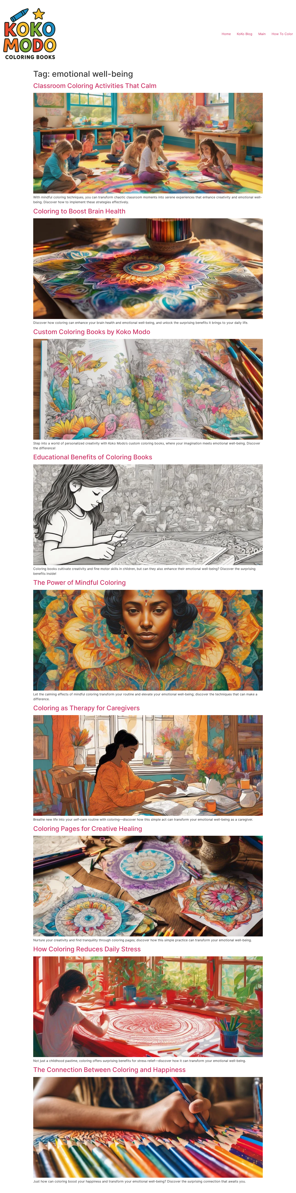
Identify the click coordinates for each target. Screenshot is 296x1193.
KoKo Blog (244, 34)
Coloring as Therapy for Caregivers (86, 708)
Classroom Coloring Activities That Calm (94, 86)
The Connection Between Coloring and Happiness (109, 1070)
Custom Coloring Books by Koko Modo (91, 332)
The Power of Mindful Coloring (79, 582)
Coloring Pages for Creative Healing (87, 829)
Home (226, 34)
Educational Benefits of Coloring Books (92, 457)
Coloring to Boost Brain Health (79, 211)
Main (262, 34)
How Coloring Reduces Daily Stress (87, 949)
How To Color (282, 34)
